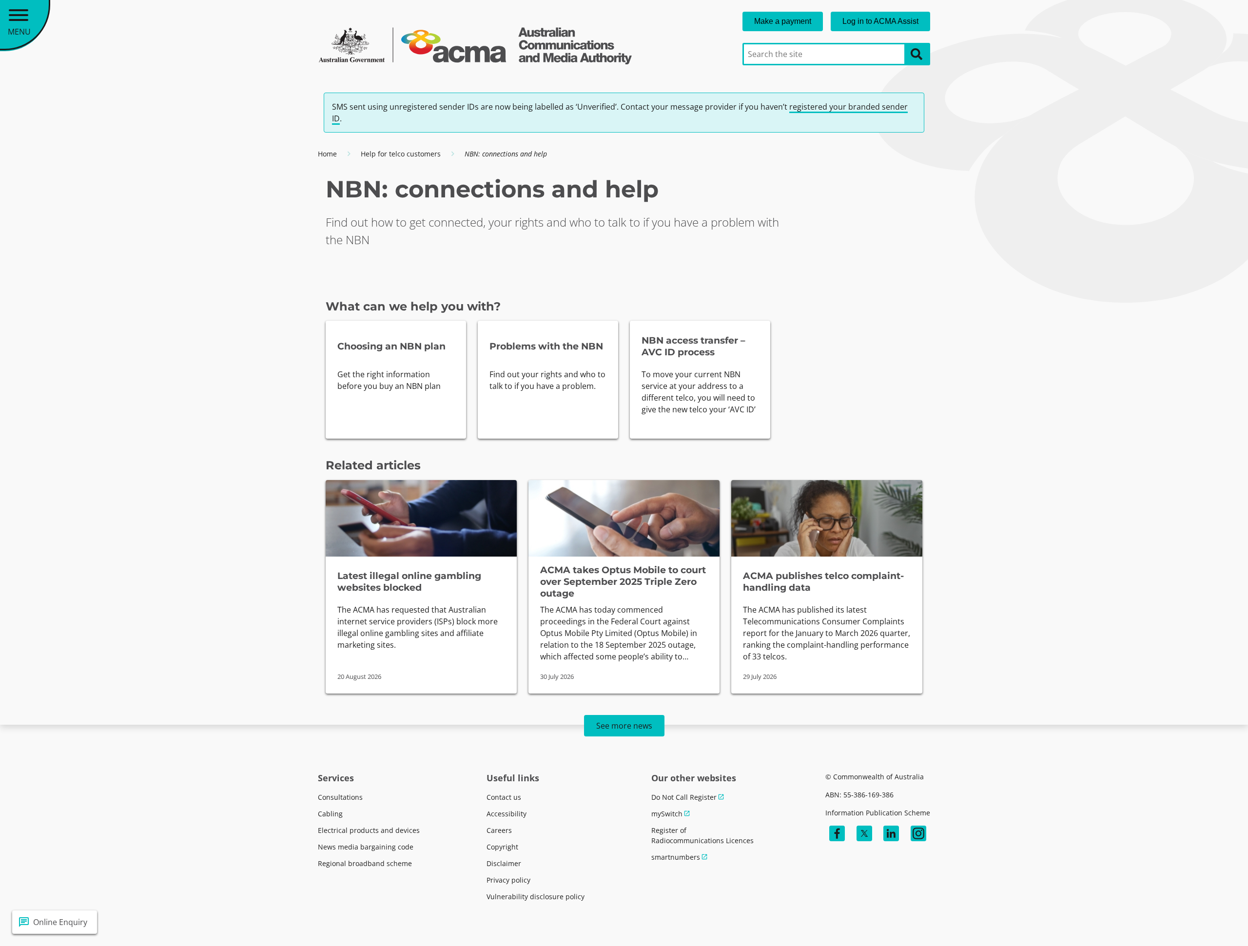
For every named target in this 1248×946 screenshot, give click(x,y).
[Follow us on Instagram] (918, 833)
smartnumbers (675, 857)
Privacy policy (508, 880)
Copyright (502, 846)
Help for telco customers (401, 153)
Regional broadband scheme (365, 863)
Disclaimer (504, 863)
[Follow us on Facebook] (837, 833)
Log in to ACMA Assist (880, 21)
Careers (499, 830)
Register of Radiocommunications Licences (702, 835)
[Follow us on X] (864, 833)
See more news (624, 725)
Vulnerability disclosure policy (536, 896)
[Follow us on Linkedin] (891, 833)
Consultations (340, 797)
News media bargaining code (365, 846)
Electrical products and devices (369, 830)
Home (327, 153)
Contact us (504, 797)
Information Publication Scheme (877, 812)
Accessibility (506, 813)
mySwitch (666, 813)
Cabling (330, 813)
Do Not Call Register (684, 797)
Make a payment (782, 21)
